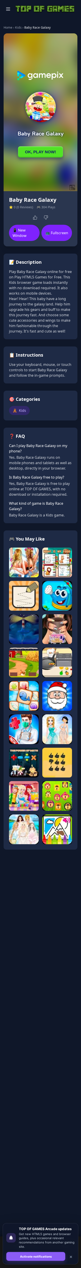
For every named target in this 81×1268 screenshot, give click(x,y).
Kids (18, 27)
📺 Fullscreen (56, 232)
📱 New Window (20, 233)
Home (8, 27)
